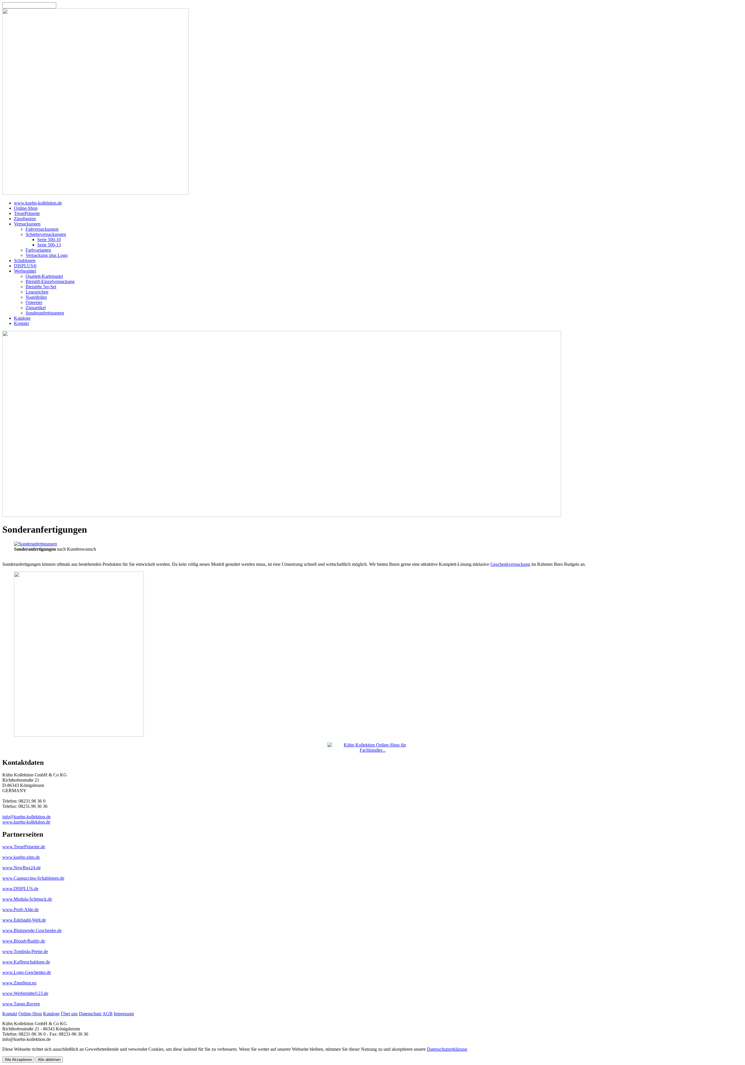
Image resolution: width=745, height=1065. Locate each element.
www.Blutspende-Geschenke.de (32, 930)
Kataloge (51, 1013)
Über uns (69, 1013)
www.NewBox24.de (21, 867)
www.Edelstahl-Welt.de (24, 920)
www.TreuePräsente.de (23, 846)
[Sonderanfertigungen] (35, 543)
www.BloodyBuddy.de (23, 940)
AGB (107, 1013)
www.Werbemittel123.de (25, 993)
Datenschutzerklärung (447, 1049)
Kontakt (9, 1013)
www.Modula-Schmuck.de (27, 899)
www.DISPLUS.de (20, 888)
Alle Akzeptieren (18, 1059)
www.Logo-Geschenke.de (26, 972)
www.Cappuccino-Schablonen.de (33, 878)
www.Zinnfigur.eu (19, 982)
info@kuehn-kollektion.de (26, 816)
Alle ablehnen (49, 1059)
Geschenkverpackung (510, 564)
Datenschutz (90, 1013)
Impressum (124, 1013)
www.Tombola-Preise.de (25, 951)
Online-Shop (30, 1013)
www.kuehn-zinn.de (21, 857)
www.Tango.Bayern (21, 1003)
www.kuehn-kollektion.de (26, 821)
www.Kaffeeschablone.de (26, 961)
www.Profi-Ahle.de (20, 909)
